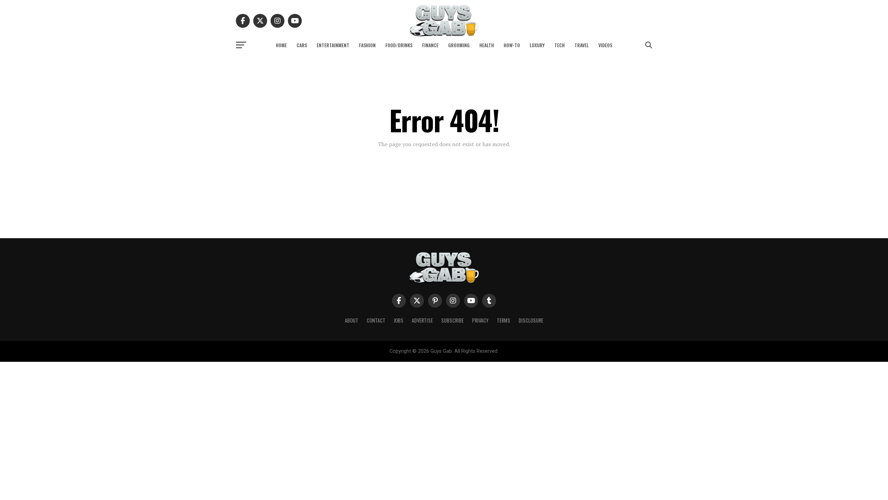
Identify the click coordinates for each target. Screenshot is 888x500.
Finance (430, 45)
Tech (559, 45)
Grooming (459, 45)
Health (486, 45)
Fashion (367, 45)
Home (281, 45)
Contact (376, 320)
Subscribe (452, 320)
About (351, 320)
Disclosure (531, 320)
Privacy (480, 320)
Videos (605, 45)
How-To (512, 45)
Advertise (422, 320)
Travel (581, 45)
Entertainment (333, 45)
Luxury (537, 45)
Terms (503, 320)
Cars (302, 45)
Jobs (398, 320)
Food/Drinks (398, 45)
